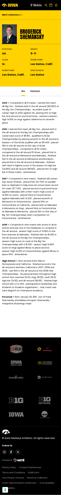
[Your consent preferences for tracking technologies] (5, 490)
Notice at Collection (37, 477)
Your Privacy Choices (13, 477)
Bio (23, 91)
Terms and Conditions (13, 472)
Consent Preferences (30, 467)
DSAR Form (33, 472)
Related (35, 91)
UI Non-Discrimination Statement (19, 482)
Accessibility (8, 488)
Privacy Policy (9, 467)
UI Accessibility (47, 482)
